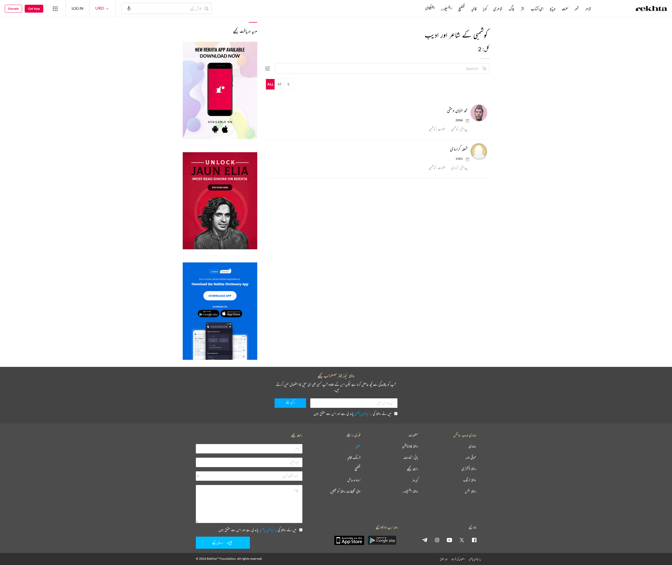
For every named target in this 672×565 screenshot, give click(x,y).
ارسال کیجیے (217, 542)
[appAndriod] (382, 540)
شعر (576, 9)
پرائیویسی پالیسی (363, 413)
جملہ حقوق (444, 559)
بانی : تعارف (410, 457)
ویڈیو (552, 9)
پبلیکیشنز (430, 9)
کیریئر (415, 480)
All (270, 84)
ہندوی (472, 446)
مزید (415, 9)
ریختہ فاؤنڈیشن (410, 446)
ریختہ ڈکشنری (468, 469)
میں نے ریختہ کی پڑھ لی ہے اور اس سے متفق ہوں (352, 413)
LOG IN (77, 8)
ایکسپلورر (446, 9)
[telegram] (425, 540)
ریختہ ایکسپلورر (410, 491)
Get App (34, 8)
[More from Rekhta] (55, 8)
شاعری (497, 9)
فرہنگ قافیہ (353, 457)
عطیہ (357, 446)
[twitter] (462, 540)
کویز (485, 9)
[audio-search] (129, 8)
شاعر (588, 9)
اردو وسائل (353, 480)
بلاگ (511, 9)
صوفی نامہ (470, 457)
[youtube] (449, 540)
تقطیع (461, 9)
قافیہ (473, 9)
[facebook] (474, 540)
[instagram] (437, 540)
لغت (565, 9)
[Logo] (651, 9)
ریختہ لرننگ (469, 480)
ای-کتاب (537, 9)
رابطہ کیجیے (412, 469)
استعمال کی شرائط (458, 559)
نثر (522, 9)
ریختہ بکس (470, 491)
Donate (13, 8)
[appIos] (349, 540)
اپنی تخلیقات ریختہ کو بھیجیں (345, 491)
